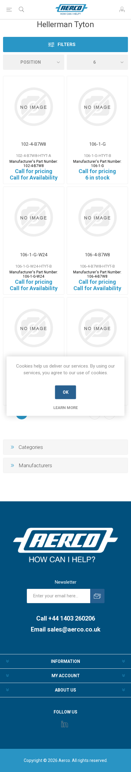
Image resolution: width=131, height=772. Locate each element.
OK (66, 392)
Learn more (65, 407)
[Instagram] (64, 724)
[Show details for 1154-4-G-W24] (97, 327)
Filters (67, 44)
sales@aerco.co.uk (74, 629)
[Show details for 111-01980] (33, 327)
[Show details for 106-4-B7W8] (97, 217)
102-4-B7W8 (33, 144)
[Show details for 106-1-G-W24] (33, 217)
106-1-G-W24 (33, 255)
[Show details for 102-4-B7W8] (33, 106)
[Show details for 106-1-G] (97, 106)
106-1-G (97, 144)
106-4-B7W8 (97, 255)
